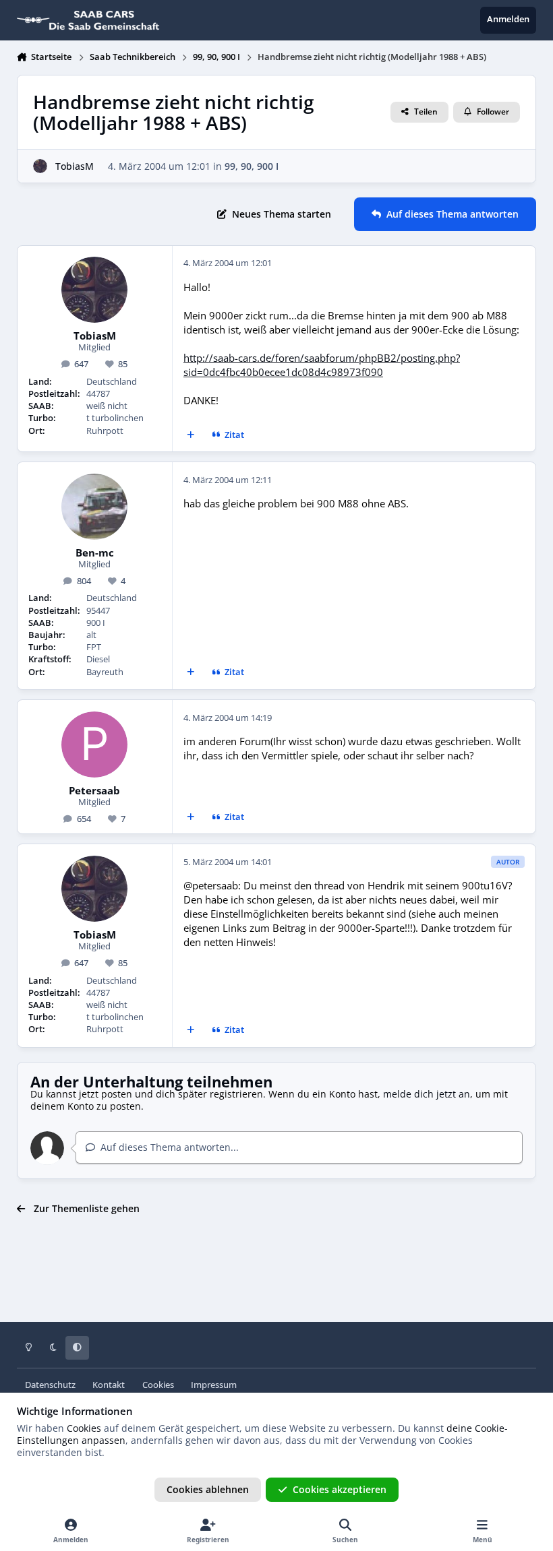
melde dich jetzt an (426, 1093)
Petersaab (94, 791)
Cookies (158, 1385)
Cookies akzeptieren (339, 1489)
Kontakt (108, 1385)
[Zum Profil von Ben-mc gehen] (94, 507)
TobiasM (74, 166)
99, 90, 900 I (252, 166)
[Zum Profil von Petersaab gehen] (94, 744)
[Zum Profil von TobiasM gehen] (40, 166)
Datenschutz (50, 1385)
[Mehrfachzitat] (190, 435)
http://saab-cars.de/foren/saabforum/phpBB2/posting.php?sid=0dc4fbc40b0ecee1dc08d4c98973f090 (321, 365)
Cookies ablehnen (208, 1489)
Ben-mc (95, 553)
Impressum (214, 1385)
